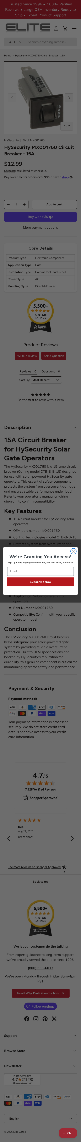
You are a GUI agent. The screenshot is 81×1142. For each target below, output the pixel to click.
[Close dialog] (73, 551)
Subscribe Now (40, 581)
